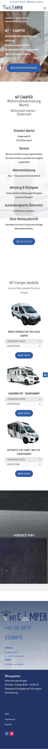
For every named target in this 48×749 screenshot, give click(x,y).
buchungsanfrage (24, 67)
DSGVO (8, 724)
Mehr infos (24, 413)
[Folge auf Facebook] (7, 734)
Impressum (10, 719)
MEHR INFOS (24, 241)
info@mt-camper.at (14, 664)
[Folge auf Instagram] (12, 734)
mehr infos (24, 355)
